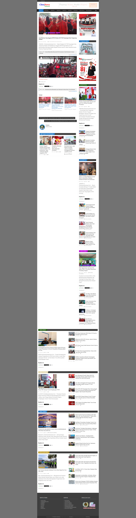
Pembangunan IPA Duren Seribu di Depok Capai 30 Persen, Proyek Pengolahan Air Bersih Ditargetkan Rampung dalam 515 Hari (51, 349)
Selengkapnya (81, 127)
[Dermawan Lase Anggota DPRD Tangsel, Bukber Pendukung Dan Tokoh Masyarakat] (45, 100)
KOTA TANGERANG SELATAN (89, 99)
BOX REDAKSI (88, 10)
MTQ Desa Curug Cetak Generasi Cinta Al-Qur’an (86, 345)
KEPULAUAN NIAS (41, 467)
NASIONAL (46, 10)
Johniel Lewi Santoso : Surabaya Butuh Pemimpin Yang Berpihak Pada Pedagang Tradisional (84, 437)
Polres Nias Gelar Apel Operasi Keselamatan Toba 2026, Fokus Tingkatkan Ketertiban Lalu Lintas (85, 463)
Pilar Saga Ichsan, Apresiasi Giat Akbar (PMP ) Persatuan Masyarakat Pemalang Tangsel (87, 269)
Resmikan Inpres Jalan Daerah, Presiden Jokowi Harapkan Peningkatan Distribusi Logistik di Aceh (69, 148)
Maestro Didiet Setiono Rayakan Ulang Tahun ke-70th (90, 243)
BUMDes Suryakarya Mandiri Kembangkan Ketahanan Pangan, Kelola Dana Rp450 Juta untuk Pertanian (85, 358)
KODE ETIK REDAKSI (68, 502)
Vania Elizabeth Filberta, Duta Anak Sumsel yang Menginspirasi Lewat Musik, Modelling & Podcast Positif (86, 225)
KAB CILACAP (47, 387)
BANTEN (64, 10)
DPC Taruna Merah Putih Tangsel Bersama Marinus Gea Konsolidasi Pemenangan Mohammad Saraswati (57, 106)
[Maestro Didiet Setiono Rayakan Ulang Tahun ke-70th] (82, 242)
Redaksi (46, 154)
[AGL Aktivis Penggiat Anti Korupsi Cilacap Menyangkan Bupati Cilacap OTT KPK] (72, 383)
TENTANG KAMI (67, 501)
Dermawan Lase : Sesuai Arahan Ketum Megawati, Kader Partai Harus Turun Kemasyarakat (70, 105)
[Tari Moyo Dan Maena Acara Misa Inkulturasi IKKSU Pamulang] (82, 294)
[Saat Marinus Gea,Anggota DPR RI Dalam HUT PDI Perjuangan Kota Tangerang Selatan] (82, 319)
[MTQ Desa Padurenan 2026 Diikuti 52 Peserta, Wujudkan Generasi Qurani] (72, 333)
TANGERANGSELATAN (44, 501)
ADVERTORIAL (82, 99)
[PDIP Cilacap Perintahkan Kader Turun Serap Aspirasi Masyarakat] (72, 403)
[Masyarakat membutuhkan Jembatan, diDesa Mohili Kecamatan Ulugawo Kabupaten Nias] (72, 475)
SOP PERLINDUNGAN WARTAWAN (70, 507)
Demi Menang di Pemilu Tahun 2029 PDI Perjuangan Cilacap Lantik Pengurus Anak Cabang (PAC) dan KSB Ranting (84, 377)
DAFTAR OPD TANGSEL (69, 508)
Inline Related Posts (74, 91)
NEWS (41, 10)
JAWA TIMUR (41, 426)
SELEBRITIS (84, 174)
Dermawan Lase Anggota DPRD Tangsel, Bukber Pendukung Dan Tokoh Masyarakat (44, 105)
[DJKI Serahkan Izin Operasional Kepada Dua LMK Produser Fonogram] (82, 214)
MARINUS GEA (54, 41)
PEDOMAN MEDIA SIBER (69, 506)
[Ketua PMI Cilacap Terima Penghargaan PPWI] (47, 381)
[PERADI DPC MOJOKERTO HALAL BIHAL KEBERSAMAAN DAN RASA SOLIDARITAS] (47, 420)
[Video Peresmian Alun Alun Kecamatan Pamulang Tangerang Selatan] (82, 301)
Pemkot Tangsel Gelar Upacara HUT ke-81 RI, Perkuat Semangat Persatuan (87, 103)
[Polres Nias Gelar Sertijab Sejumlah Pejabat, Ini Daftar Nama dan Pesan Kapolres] (72, 456)
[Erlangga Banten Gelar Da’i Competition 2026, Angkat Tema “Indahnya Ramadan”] (82, 149)
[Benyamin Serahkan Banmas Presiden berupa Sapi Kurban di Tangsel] (82, 140)
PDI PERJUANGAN (59, 41)
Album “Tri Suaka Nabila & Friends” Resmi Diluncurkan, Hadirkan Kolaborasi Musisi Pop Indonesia (87, 178)
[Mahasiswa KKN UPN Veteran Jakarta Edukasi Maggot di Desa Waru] (72, 339)
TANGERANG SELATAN (51, 32)
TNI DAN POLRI (51, 467)
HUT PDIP (50, 41)
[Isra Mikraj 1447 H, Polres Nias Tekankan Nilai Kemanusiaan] (72, 469)
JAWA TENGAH (41, 387)
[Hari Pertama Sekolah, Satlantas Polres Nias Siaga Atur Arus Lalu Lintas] (47, 461)
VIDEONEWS (58, 32)
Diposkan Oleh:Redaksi (43, 41)
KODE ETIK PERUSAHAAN (69, 505)
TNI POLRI (42, 505)
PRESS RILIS (43, 508)
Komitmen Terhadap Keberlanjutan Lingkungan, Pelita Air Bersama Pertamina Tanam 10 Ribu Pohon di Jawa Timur (86, 430)
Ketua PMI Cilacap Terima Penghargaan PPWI (49, 389)
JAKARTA (52, 10)
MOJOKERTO (46, 426)
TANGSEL (58, 10)
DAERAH (69, 10)
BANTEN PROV (41, 32)
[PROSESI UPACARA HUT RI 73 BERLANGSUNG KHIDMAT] (58, 140)
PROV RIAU (82, 10)
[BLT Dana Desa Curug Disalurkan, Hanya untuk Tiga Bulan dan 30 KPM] (72, 351)
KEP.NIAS (75, 10)
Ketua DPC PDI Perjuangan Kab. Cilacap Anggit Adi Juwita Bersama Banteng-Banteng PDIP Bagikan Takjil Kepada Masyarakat (86, 390)
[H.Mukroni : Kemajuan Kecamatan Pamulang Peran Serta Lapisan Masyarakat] (82, 310)
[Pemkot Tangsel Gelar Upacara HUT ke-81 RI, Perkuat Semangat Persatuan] (87, 93)
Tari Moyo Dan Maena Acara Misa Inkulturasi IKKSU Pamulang (91, 295)
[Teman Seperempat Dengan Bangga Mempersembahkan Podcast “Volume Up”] (82, 205)
